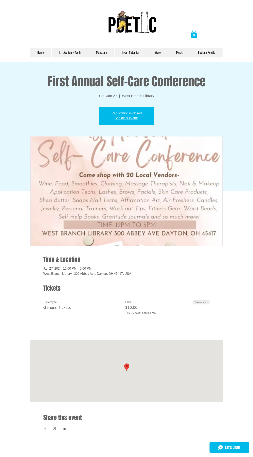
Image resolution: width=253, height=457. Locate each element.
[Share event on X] (55, 428)
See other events (126, 118)
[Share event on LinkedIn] (64, 428)
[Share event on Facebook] (45, 428)
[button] (194, 34)
